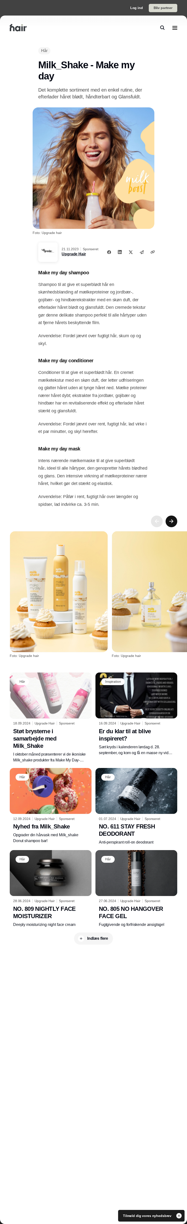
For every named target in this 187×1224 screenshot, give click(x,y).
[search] (162, 28)
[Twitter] (131, 252)
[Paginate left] (157, 521)
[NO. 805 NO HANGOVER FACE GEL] (136, 889)
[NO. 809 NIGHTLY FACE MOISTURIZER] (51, 889)
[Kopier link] (152, 252)
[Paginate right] (171, 521)
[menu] (174, 28)
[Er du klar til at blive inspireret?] (136, 714)
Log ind (136, 8)
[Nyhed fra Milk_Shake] (51, 806)
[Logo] (18, 27)
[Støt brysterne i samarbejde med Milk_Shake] (51, 717)
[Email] (142, 252)
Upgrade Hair (74, 254)
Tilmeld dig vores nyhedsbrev (147, 1216)
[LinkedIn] (120, 252)
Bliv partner (163, 8)
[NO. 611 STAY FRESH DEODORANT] (136, 806)
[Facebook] (109, 252)
